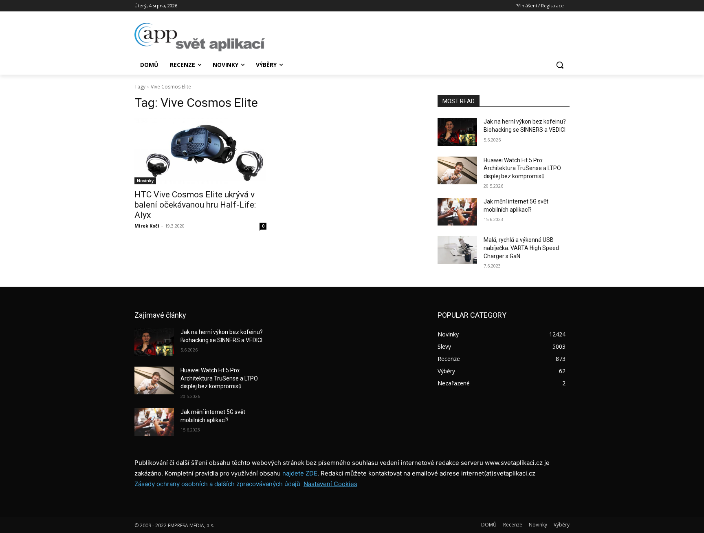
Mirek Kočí (146, 226)
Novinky (145, 181)
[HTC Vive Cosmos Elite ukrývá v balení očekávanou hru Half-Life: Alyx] (200, 151)
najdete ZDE (299, 473)
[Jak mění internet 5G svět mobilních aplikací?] (457, 212)
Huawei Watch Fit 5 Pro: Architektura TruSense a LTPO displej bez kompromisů (522, 168)
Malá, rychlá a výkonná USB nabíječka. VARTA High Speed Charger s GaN (521, 248)
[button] (560, 65)
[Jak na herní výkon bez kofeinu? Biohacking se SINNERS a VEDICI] (457, 132)
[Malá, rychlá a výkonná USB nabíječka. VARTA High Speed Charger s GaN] (457, 250)
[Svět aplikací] (199, 37)
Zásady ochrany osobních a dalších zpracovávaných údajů (217, 484)
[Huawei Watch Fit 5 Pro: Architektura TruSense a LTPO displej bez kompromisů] (457, 170)
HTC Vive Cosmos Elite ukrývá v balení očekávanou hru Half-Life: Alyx (195, 205)
